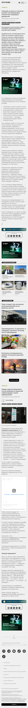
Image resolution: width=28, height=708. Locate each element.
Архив (5, 668)
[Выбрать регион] (19, 3)
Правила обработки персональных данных (15, 671)
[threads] (24, 651)
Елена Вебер (9, 400)
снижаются (16, 213)
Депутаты (9, 404)
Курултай (20, 404)
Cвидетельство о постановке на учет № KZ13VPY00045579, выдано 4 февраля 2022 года (12, 695)
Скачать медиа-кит (8, 680)
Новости (4, 7)
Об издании (7, 662)
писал (14, 512)
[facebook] (3, 656)
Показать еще (14, 380)
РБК (9, 54)
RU (22, 2)
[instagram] (3, 651)
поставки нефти (11, 22)
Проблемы (18, 22)
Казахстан (14, 404)
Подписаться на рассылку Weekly (11, 643)
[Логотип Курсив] (6, 2)
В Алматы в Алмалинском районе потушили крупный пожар (12, 355)
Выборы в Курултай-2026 (10, 683)
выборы (4, 404)
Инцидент (4, 22)
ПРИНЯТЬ (14, 704)
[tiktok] (19, 651)
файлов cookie (21, 701)
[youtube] (14, 651)
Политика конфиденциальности (12, 665)
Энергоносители (5, 24)
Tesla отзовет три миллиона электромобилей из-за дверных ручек (13, 306)
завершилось (13, 537)
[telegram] (9, 651)
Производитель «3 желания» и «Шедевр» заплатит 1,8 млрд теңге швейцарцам (14, 330)
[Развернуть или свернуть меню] (25, 3)
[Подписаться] (25, 644)
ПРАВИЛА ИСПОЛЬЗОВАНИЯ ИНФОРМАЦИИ (14, 677)
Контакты (6, 674)
